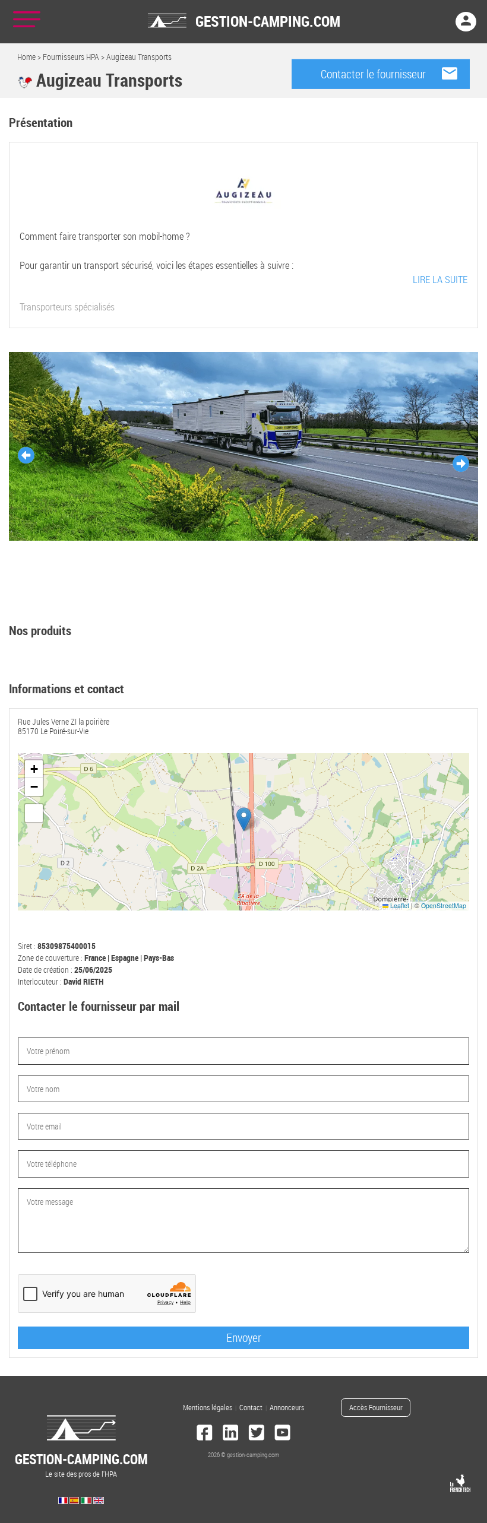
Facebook (205, 1434)
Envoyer (243, 1338)
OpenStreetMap (443, 905)
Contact (251, 1408)
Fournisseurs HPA (71, 56)
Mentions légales (207, 1408)
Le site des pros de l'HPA (81, 1464)
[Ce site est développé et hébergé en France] (460, 1483)
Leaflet (398, 905)
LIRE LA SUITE (440, 279)
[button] (243, 819)
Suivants (461, 463)
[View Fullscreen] (34, 813)
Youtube (282, 1434)
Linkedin (230, 1434)
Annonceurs (287, 1408)
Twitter (256, 1434)
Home (26, 56)
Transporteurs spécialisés (67, 307)
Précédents (26, 455)
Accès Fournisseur (376, 1408)
